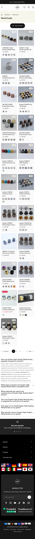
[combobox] (8, 278)
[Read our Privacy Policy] (31, 286)
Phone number (8, 274)
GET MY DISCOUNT (18, 292)
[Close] (32, 242)
